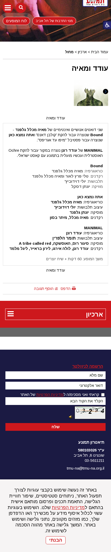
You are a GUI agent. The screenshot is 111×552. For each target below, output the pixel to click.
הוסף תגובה (43, 288)
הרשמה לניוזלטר (87, 366)
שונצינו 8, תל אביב (89, 455)
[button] (8, 8)
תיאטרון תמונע (91, 442)
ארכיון (82, 52)
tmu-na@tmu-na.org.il (85, 468)
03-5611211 (94, 460)
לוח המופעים (16, 21)
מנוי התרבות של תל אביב (54, 21)
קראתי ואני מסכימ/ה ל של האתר (59, 394)
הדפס (65, 288)
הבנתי (55, 540)
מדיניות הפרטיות (68, 507)
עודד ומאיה (90, 68)
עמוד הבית (99, 52)
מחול (69, 52)
